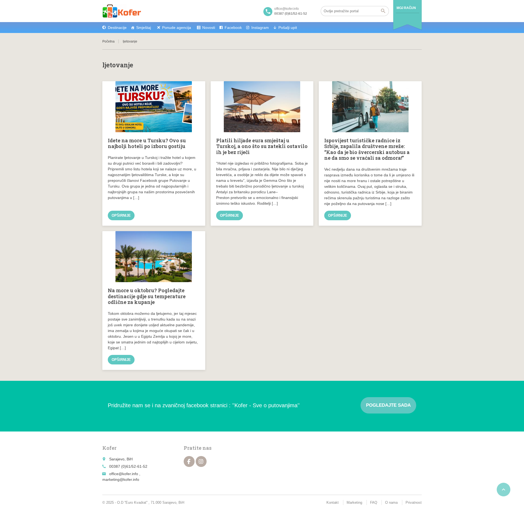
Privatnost (414, 502)
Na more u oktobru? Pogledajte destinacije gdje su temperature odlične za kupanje (147, 296)
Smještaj (143, 27)
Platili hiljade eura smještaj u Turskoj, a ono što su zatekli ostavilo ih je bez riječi (262, 146)
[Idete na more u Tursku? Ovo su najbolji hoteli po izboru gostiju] (153, 106)
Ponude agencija (176, 27)
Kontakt (332, 502)
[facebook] (189, 461)
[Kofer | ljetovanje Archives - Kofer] (121, 11)
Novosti (208, 27)
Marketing (354, 502)
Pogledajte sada (388, 405)
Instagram (260, 27)
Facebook (233, 27)
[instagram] (201, 461)
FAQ (373, 502)
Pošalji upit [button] (287, 27)
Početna (108, 41)
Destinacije (117, 27)
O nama (391, 502)
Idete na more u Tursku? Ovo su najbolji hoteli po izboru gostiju (147, 143)
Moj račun (406, 8)
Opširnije (121, 215)
